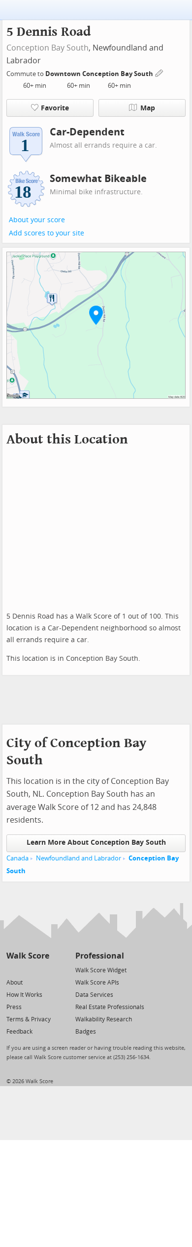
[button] (96, 315)
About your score (37, 220)
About (14, 982)
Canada (17, 858)
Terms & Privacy (28, 1019)
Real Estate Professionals (109, 1007)
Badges (85, 1031)
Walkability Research (103, 1019)
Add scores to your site (46, 233)
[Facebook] (27, 969)
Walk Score (27, 956)
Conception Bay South (47, 47)
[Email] (42, 969)
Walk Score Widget (101, 970)
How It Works (24, 994)
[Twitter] (12, 969)
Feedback (19, 1031)
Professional (99, 956)
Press (14, 1007)
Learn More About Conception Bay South (96, 842)
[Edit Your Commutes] (159, 72)
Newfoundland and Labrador (78, 858)
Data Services (94, 994)
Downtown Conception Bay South (100, 74)
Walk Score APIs (97, 982)
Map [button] (147, 108)
